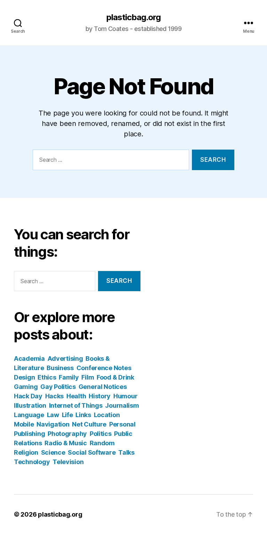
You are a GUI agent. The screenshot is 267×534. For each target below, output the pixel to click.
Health (76, 396)
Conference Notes (103, 368)
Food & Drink (115, 377)
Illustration (30, 405)
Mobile (24, 424)
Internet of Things (76, 405)
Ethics (47, 377)
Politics (101, 433)
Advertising (65, 358)
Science (53, 452)
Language (29, 415)
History (100, 396)
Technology (32, 461)
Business (60, 368)
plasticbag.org (133, 17)
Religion (26, 452)
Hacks (54, 396)
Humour (125, 396)
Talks (126, 452)
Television (67, 461)
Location (107, 415)
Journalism (122, 405)
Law (53, 415)
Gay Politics (58, 386)
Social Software (91, 452)
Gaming (26, 386)
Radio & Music (65, 443)
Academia (29, 358)
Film (87, 377)
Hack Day (28, 396)
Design (24, 377)
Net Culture (89, 424)
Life (67, 415)
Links (83, 415)
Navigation (53, 424)
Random (102, 443)
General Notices (103, 386)
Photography (67, 433)
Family (69, 377)
